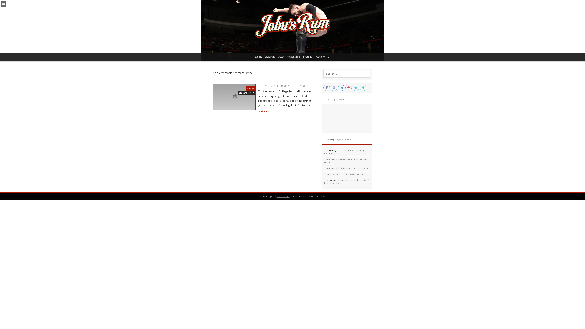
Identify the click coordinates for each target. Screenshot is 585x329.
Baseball (270, 56)
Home (258, 56)
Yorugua (330, 159)
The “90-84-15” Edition (353, 174)
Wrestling (294, 56)
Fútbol (281, 56)
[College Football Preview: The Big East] (234, 96)
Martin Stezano (333, 174)
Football (307, 56)
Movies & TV (322, 56)
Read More (263, 111)
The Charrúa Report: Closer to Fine (353, 168)
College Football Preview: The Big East (282, 86)
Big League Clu (246, 93)
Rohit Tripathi (283, 196)
